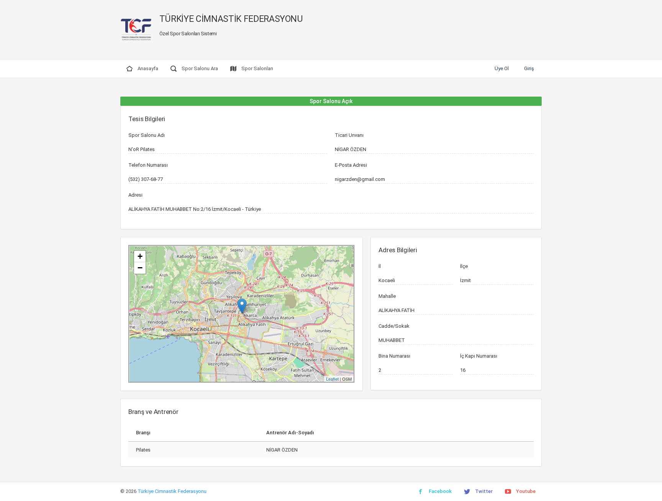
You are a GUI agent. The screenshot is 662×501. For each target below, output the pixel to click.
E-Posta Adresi (351, 165)
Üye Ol (502, 68)
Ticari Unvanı (349, 135)
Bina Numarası (394, 356)
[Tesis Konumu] (242, 306)
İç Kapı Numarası (478, 356)
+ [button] (140, 256)
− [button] (140, 268)
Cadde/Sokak (394, 326)
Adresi (135, 195)
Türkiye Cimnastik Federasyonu (172, 491)
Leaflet (332, 379)
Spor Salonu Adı (146, 135)
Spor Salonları (256, 68)
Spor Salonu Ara (199, 68)
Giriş (529, 68)
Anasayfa (147, 68)
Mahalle (387, 296)
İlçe (464, 266)
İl (380, 266)
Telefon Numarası (148, 165)
